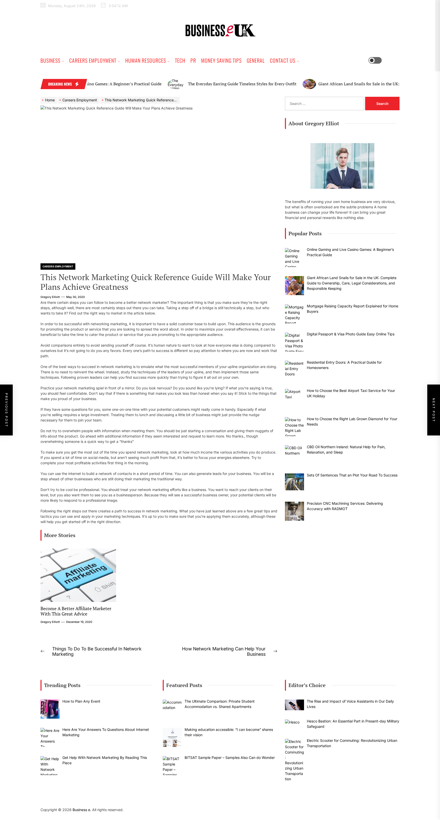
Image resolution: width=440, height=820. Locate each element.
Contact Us (282, 60)
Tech (180, 60)
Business (50, 60)
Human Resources (145, 60)
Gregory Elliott (50, 297)
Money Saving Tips (221, 60)
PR (193, 60)
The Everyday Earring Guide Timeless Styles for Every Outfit (225, 84)
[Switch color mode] (378, 60)
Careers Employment (92, 60)
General (256, 60)
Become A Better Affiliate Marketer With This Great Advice (75, 611)
